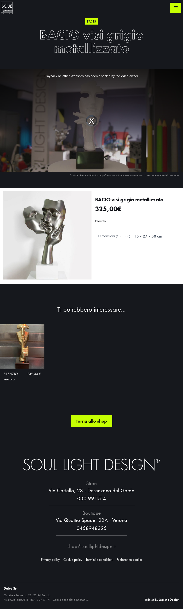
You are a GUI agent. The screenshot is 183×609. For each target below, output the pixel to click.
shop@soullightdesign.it (91, 546)
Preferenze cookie (129, 559)
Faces (91, 21)
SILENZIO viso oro (11, 376)
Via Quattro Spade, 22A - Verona (91, 520)
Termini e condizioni (99, 559)
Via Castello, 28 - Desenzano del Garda (92, 490)
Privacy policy (50, 559)
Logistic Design (169, 600)
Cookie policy (72, 559)
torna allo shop (91, 421)
